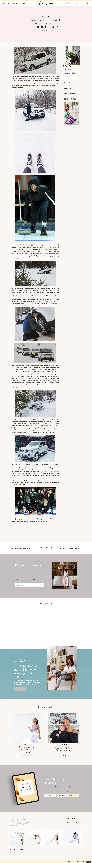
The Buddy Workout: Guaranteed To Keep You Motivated (75, 548)
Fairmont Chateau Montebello (35, 247)
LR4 (31, 365)
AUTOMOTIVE (46, 16)
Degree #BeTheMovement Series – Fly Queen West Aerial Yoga (28, 548)
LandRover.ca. (43, 521)
